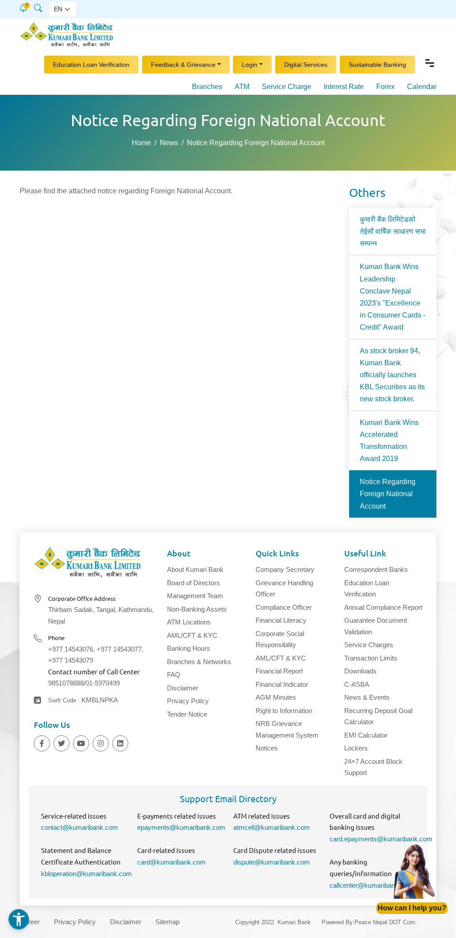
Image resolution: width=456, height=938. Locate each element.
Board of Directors (193, 583)
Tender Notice (187, 714)
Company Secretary (285, 569)
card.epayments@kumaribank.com (381, 839)
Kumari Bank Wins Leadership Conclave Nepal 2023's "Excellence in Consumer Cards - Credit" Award (392, 297)
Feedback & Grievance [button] (183, 64)
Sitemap (167, 922)
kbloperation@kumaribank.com (86, 873)
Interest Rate (344, 86)
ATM (242, 86)
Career (30, 922)
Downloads (360, 671)
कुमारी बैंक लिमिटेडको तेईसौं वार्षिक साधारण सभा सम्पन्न (393, 231)
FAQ (173, 674)
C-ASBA (356, 684)
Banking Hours (188, 648)
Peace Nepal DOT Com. (385, 922)
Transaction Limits (370, 658)
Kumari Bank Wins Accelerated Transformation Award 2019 (389, 441)
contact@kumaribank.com (79, 827)
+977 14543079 (70, 660)
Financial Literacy (281, 620)
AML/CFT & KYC (192, 635)
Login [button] (249, 64)
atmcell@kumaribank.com (271, 827)
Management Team (195, 596)
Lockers (356, 748)
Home (141, 143)
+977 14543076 (70, 649)
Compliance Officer (284, 607)
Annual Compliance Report (383, 607)
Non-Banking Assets (197, 609)
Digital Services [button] (305, 64)
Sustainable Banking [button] (377, 64)
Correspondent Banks (376, 569)
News (169, 143)
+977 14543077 (119, 649)
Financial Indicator (282, 684)
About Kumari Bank (195, 569)
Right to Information (284, 710)
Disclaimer (182, 688)
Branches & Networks (199, 661)
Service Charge (286, 86)
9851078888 (66, 683)
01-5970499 (103, 683)
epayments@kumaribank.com (181, 827)
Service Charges (368, 644)
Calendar (421, 86)
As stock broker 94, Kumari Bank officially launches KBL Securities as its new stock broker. (392, 375)
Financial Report (279, 671)
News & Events (367, 697)
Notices (267, 748)
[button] (23, 8)
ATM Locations (189, 622)
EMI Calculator (365, 735)
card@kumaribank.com (171, 862)
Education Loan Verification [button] (91, 64)
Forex (385, 86)
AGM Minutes (276, 697)
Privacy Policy (188, 701)
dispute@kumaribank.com (271, 862)
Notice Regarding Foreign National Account (387, 494)
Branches (207, 86)
